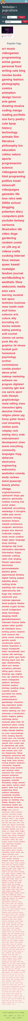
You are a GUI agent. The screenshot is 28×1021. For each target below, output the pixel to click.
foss (18, 924)
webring (3, 997)
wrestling (5, 768)
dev (20, 805)
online (4, 735)
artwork (4, 877)
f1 (14, 818)
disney (20, 956)
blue (21, 787)
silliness (21, 988)
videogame (9, 172)
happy (21, 995)
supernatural (10, 844)
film (16, 136)
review (3, 942)
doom (15, 848)
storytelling (19, 508)
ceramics (21, 912)
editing (13, 403)
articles (3, 944)
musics (9, 954)
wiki (11, 654)
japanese (15, 600)
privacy (21, 760)
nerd (10, 856)
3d (14, 345)
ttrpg (18, 454)
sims (11, 963)
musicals (6, 721)
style (11, 743)
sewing (6, 434)
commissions (10, 364)
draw (23, 827)
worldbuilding (11, 277)
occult (5, 609)
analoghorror (20, 917)
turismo (7, 903)
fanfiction (7, 302)
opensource (5, 868)
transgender (14, 648)
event (16, 854)
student (15, 805)
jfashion (19, 730)
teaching (12, 710)
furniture (8, 923)
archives (17, 931)
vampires (21, 631)
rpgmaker (4, 933)
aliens (4, 665)
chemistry (5, 818)
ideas (12, 871)
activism (18, 772)
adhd (22, 961)
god (14, 816)
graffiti (11, 908)
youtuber (15, 958)
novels (21, 724)
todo (8, 963)
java (9, 871)
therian (21, 856)
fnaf (22, 501)
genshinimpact (5, 919)
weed (3, 858)
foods (9, 760)
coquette (6, 690)
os (2, 951)
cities (24, 998)
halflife (13, 998)
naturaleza (4, 995)
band (4, 603)
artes (3, 844)
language (20, 539)
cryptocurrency (18, 967)
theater (4, 816)
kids (8, 940)
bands (7, 879)
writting (12, 882)
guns (11, 940)
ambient (13, 900)
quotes (17, 921)
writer (3, 926)
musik (11, 988)
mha (21, 972)
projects (12, 603)
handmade (19, 944)
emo (5, 291)
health (13, 306)
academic (11, 926)
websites (6, 581)
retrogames (20, 903)
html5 (14, 615)
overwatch (4, 975)
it (14, 511)
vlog (22, 800)
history (7, 128)
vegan (19, 975)
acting (11, 818)
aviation (19, 907)
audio (21, 745)
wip (10, 593)
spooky (3, 981)
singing (17, 558)
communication (18, 952)
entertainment (10, 438)
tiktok (22, 866)
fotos (16, 974)
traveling (20, 738)
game (12, 101)
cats (15, 70)
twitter (23, 975)
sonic (15, 426)
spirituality (17, 498)
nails (10, 905)
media (21, 286)
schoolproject (21, 916)
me (15, 380)
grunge (5, 800)
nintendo (6, 555)
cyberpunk (7, 495)
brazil (7, 894)
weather (12, 863)
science (7, 167)
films (18, 282)
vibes (13, 952)
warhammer (14, 989)
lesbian (5, 802)
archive (6, 361)
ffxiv (12, 772)
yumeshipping (13, 961)
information (8, 552)
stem (6, 974)
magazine (23, 908)
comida (6, 368)
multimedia (13, 846)
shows (21, 345)
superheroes (17, 933)
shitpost (19, 947)
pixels (19, 705)
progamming (7, 790)
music (11, 48)
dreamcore (6, 724)
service (18, 891)
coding (7, 110)
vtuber (12, 504)
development (10, 442)
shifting (19, 989)
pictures (19, 777)
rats (15, 903)
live (23, 935)
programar (5, 856)
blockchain (4, 945)
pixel (16, 750)
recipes (17, 743)
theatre (20, 603)
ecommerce (13, 814)
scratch (21, 820)
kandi (22, 861)
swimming (15, 864)
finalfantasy (15, 988)
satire (13, 965)
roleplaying (6, 740)
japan (12, 539)
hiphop (19, 753)
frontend (22, 989)
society (16, 926)
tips (20, 993)
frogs (3, 907)
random (7, 242)
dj (24, 833)
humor (5, 716)
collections (14, 981)
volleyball (15, 780)
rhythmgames (9, 958)
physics (6, 571)
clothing (12, 542)
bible (18, 887)
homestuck (8, 353)
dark (3, 750)
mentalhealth (14, 651)
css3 (3, 986)
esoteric (22, 931)
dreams (5, 645)
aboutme (7, 411)
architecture (16, 523)
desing (16, 975)
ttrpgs (18, 552)
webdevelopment (9, 699)
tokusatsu (9, 1002)
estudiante (20, 905)
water (16, 914)
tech (21, 172)
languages (8, 454)
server (22, 938)
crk (15, 944)
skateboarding (13, 662)
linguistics (14, 645)
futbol (4, 651)
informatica (7, 549)
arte (4, 101)
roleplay (7, 430)
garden (3, 914)
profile (19, 625)
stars (14, 748)
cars (12, 291)
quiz (24, 949)
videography (21, 835)
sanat (17, 945)
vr (20, 645)
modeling (19, 873)
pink (21, 216)
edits (13, 1000)
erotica (20, 926)
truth (12, 933)
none (16, 787)
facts (22, 974)
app (12, 674)
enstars (4, 900)
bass (14, 977)
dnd (22, 388)
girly (17, 829)
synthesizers (7, 967)
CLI (15, 1015)
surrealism (22, 863)
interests (6, 622)
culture (6, 318)
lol (3, 758)
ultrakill (13, 949)
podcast (21, 782)
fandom (7, 273)
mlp (14, 546)
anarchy (9, 931)
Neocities (5, 1012)
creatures (3, 982)
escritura (11, 942)
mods (11, 916)
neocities (15, 951)
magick (23, 986)
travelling (16, 795)
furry (11, 119)
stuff (4, 310)
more (12, 972)
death (11, 787)
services (16, 842)
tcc (3, 875)
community (8, 450)
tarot (23, 651)
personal (5, 36)
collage (14, 782)
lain (22, 659)
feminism (10, 770)
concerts (19, 923)
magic (5, 539)
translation (18, 844)
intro (4, 676)
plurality (4, 835)
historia (9, 816)
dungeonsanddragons (15, 986)
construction (5, 839)
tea (3, 820)
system (17, 643)
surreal (7, 907)
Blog (19, 1015)
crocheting (6, 916)
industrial (12, 967)
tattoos (3, 866)
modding (14, 688)
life (17, 194)
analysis (8, 889)
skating (14, 835)
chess (21, 688)
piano (14, 724)
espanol (17, 977)
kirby (22, 886)
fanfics (15, 930)
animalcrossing (17, 979)
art (4, 48)
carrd (21, 727)
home (23, 758)
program (7, 384)
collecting (19, 637)
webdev (15, 820)
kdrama (16, 871)
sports (6, 158)
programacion (11, 163)
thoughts (20, 511)
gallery (20, 716)
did (6, 910)
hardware (9, 858)
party (19, 968)
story (15, 434)
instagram (15, 959)
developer (15, 682)
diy (16, 341)
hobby (5, 730)
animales (19, 850)
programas (4, 880)
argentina (20, 997)
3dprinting (16, 858)
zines (21, 442)
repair (11, 982)
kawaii (15, 264)
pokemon (8, 211)
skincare (11, 861)
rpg (22, 415)
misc (10, 820)
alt (18, 748)
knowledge (10, 893)
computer (7, 527)
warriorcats (10, 854)
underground (8, 952)
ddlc (2, 998)
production (14, 775)
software (7, 380)
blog (22, 70)
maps (3, 873)
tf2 (14, 777)
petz (15, 910)
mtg (19, 938)
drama (14, 868)
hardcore (4, 884)
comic (18, 242)
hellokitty (15, 800)
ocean (7, 733)
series (19, 337)
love (5, 198)
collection (20, 833)
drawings (6, 674)
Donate (11, 1015)
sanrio (11, 392)
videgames (9, 995)
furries (21, 606)
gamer (14, 850)
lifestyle (13, 395)
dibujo (3, 949)
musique (18, 963)
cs (17, 956)
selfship (4, 937)
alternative (19, 549)
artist (13, 372)
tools (19, 802)
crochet (12, 333)
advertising (11, 977)
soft (12, 930)
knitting (5, 631)
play (16, 938)
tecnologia (13, 612)
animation (9, 92)
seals (22, 933)
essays (5, 648)
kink (22, 984)
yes (9, 866)
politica (13, 1002)
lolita (10, 822)
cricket (3, 889)
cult (18, 988)
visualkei (3, 979)
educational (6, 805)
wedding (14, 891)
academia (4, 887)
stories (6, 326)
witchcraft (7, 596)
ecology (4, 842)
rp (3, 733)
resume (5, 654)
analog (7, 873)
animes (5, 606)
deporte (13, 825)
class (24, 965)
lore (12, 530)
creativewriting (5, 956)
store (18, 822)
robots (5, 710)
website (16, 326)
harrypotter (22, 914)
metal (5, 403)
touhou (5, 707)
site (18, 590)
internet (19, 255)
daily (10, 949)
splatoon (6, 682)
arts (15, 314)
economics (13, 873)
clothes (6, 426)
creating (20, 919)
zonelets (19, 768)
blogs (16, 495)
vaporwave (15, 561)
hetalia (15, 916)
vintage (6, 488)
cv (2, 916)
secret (16, 1002)
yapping (23, 896)
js (8, 882)
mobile (21, 924)
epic (11, 864)
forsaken (9, 945)
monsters (14, 870)
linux (5, 260)
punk (5, 341)
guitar (13, 419)
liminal (15, 919)
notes (13, 931)
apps (4, 662)
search (13, 889)
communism (7, 765)
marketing (18, 376)
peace (5, 998)
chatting (13, 866)
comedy (20, 473)
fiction (12, 310)
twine (13, 827)
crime (24, 967)
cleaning (4, 886)
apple (13, 954)
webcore (6, 498)
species (17, 949)
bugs (4, 593)
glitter (21, 949)
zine (23, 710)
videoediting (5, 852)
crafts (16, 251)
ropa (23, 868)
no (20, 740)
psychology (9, 357)
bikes (7, 949)
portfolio (19, 114)
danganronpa (11, 753)
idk (20, 229)
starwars (8, 827)
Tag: (3, 21)
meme (4, 679)
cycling (21, 921)
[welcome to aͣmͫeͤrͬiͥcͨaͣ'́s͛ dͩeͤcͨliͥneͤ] (7, 30)
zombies (3, 993)
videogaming (16, 896)
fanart (21, 419)
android (21, 818)
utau (3, 770)
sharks (20, 814)
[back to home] (3, 2)
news (5, 306)
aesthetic (8, 282)
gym (17, 657)
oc (3, 247)
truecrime (4, 871)
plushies (12, 763)
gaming (7, 79)
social (5, 504)
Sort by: (4, 17)
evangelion (16, 972)
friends (17, 411)
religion (6, 415)
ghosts (3, 924)
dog (3, 705)
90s (11, 341)
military (9, 965)
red (2, 991)
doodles (23, 945)
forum (4, 863)
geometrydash (7, 986)
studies (17, 991)
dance (5, 372)
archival (3, 1000)
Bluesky (22, 1012)
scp (2, 967)
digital (5, 577)
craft (20, 750)
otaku (3, 903)
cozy (4, 807)
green (7, 863)
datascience (4, 1002)
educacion (7, 517)
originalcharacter (5, 961)
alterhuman (4, 917)
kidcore (22, 893)
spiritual (7, 988)
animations (7, 668)
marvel (5, 657)
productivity (8, 993)
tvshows (6, 600)
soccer (17, 514)
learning (7, 295)
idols (6, 968)
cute (5, 123)
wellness (15, 905)
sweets (16, 954)
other (12, 625)
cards (12, 928)
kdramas (12, 914)
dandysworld (16, 940)
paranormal (16, 755)
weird (5, 481)
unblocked (5, 837)
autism (5, 625)
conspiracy (17, 893)
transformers (6, 812)
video (6, 233)
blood (16, 965)
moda (5, 536)
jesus (14, 822)
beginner (12, 993)
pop (20, 827)
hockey (17, 879)
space (11, 299)
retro (12, 198)
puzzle (13, 640)
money (20, 587)
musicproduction (6, 930)
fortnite (5, 727)
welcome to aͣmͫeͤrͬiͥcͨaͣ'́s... (7, 35)
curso (18, 910)
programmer (6, 846)
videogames (10, 53)
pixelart (16, 368)
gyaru (11, 671)
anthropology (5, 898)
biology (17, 517)
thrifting (9, 884)
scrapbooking (14, 901)
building (10, 917)
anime (6, 62)
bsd (13, 877)
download (13, 1004)
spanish (5, 743)
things (4, 809)
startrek (13, 945)
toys (18, 659)
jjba (15, 923)
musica (19, 106)
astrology (18, 654)
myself (4, 738)
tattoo (14, 917)
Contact (19, 1018)
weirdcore (18, 527)
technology (10, 132)
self (15, 998)
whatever (8, 833)
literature (8, 141)
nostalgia (8, 269)
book (19, 546)
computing (5, 829)
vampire (16, 942)
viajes (3, 968)
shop (4, 542)
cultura (19, 870)
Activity (5, 14)
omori (16, 807)
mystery (14, 685)
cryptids (8, 924)
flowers (15, 520)
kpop (12, 123)
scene (5, 446)
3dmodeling (14, 792)
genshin (5, 640)
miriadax (21, 982)
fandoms (6, 520)
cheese (15, 984)
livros (17, 816)
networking (4, 912)
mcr (3, 833)
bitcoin (17, 863)
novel (6, 820)
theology (4, 908)
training (18, 961)
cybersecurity (9, 590)
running (5, 763)
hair (16, 898)
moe (22, 951)
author (20, 875)
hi (6, 866)
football (6, 349)
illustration (9, 229)
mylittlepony (5, 935)
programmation (13, 947)
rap (8, 676)
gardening (9, 238)
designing (6, 797)
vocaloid (18, 295)
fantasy (19, 220)
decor (8, 947)
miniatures (16, 997)
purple (3, 879)
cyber (21, 839)
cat (13, 337)
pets (11, 514)
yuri (10, 665)
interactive (18, 702)
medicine (15, 676)
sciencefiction (5, 905)
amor (10, 738)
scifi (4, 333)
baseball (22, 842)
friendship (4, 893)
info (14, 587)
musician (9, 997)
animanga (6, 875)
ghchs (15, 719)
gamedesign (7, 702)
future (9, 968)
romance (11, 634)
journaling (8, 322)
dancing (5, 659)
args (17, 818)
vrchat (15, 968)
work (4, 634)
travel (17, 181)
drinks (16, 1000)
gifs (16, 745)
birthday (5, 688)
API (23, 1015)
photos (15, 485)
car (9, 800)
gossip (12, 979)
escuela (10, 842)
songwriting (4, 965)
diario (10, 991)
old (17, 827)
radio (4, 558)
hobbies (6, 501)
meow (4, 748)
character (15, 935)
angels (23, 877)
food (18, 66)
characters (8, 407)
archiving (19, 1000)
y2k (8, 247)
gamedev (8, 194)
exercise (3, 977)
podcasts (9, 877)
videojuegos (10, 189)
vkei (23, 740)
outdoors (5, 792)
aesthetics (8, 473)
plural (18, 886)
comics (7, 88)
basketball (7, 508)
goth (15, 349)
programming (11, 57)
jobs (6, 997)
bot (20, 945)
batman (12, 938)
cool (4, 423)
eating (17, 889)
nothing (6, 584)
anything (6, 587)
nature (16, 154)
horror (16, 97)
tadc (20, 986)
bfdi (23, 755)
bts (12, 797)
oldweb (5, 523)
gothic (11, 657)
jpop (21, 816)
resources (6, 713)
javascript (15, 481)
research (17, 593)
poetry (20, 119)
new (12, 968)
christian (19, 894)
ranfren (19, 1002)
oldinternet (14, 956)
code (22, 434)
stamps (16, 665)
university (4, 921)
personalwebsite (10, 568)
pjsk (22, 743)
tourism (22, 889)
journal (18, 273)
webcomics (9, 469)
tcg (12, 995)
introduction (19, 713)
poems (13, 631)
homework (10, 910)
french (13, 937)
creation (4, 896)
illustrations (4, 938)
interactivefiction (8, 981)
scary (3, 894)
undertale (7, 533)
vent (21, 807)
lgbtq (19, 407)
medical (18, 866)
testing (12, 577)
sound (3, 870)
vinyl (10, 956)
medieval (8, 891)
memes (15, 260)
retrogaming (13, 837)
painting (16, 330)
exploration (8, 979)
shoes (8, 886)
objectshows (9, 745)
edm (16, 875)
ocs (4, 119)
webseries (12, 898)
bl (2, 745)
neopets (3, 988)
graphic (5, 787)
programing (17, 176)
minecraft (8, 185)
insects (12, 852)
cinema (6, 337)
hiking (5, 671)
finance (15, 622)
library (8, 900)
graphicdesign (10, 399)
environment (20, 825)
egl (21, 887)
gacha (7, 914)
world (23, 873)
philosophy (9, 145)
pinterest (5, 775)
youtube (7, 220)
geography (6, 780)
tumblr (20, 848)
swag (4, 760)
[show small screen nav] (26, 1)
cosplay (17, 533)
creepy (12, 839)
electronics (8, 461)
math (21, 306)
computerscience (7, 848)
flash (3, 850)
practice (7, 944)
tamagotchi (4, 984)
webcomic (9, 286)
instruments (22, 977)
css (4, 392)
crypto (13, 606)
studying (11, 735)
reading (7, 114)
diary (19, 211)
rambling (22, 979)
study (5, 477)
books (17, 75)
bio (13, 693)
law (3, 753)
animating (23, 963)
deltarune (7, 457)
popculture (10, 36)
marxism (9, 974)
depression (15, 912)
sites (3, 910)
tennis (17, 900)
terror (8, 896)
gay (22, 495)
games (16, 62)
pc (8, 831)
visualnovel (18, 877)
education (9, 150)
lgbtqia (17, 861)
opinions (9, 998)
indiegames (6, 755)
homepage (17, 884)
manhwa (10, 807)
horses (14, 833)
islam (7, 977)
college (12, 831)
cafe (3, 822)
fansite (22, 748)
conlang (8, 937)
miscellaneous (16, 995)
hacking (15, 501)
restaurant (15, 880)
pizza (13, 721)
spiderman (4, 940)
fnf (23, 721)
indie (5, 395)
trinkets (18, 852)
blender (12, 730)
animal (5, 951)
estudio (20, 935)
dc (17, 856)
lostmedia (10, 951)
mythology (6, 719)
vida (13, 884)
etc (17, 322)
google (3, 972)
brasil (23, 785)
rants (8, 908)
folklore (19, 930)
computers (9, 216)
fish (17, 634)
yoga (9, 835)
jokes (11, 1000)
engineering (9, 465)
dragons (12, 716)
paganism (8, 972)
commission (4, 959)
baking (6, 330)
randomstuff (4, 970)
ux (9, 938)
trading (4, 854)
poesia (10, 912)
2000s (6, 203)
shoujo (19, 951)
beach (8, 975)
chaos (3, 952)
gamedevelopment (11, 619)
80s (7, 822)
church (19, 959)
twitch (17, 770)
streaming (14, 423)
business (19, 302)
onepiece (17, 928)
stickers (13, 812)
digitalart (18, 384)
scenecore (6, 772)
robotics (16, 785)
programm (17, 982)
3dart (7, 926)
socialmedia (7, 795)
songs (12, 768)
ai (19, 247)
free (21, 676)
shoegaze (21, 942)
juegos (20, 577)
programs (21, 940)
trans (22, 403)
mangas (12, 875)
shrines (4, 928)
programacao (12, 894)
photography (11, 84)
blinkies (20, 574)
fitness (5, 561)
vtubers (4, 831)
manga (17, 110)
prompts (7, 1000)
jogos (12, 659)
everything (16, 446)
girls (8, 825)
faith (21, 991)
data (9, 748)
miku (14, 856)
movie (12, 536)
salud (3, 864)
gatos (13, 571)
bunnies (9, 750)
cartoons (8, 225)
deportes (19, 735)
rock (15, 430)
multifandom (19, 981)
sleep (4, 612)
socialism (21, 864)
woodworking (19, 998)
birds (13, 584)
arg (14, 247)
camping (4, 947)
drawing (7, 106)
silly (13, 318)
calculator (4, 963)
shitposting (17, 908)
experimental (8, 574)
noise (14, 760)
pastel (17, 831)
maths (10, 810)
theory (10, 935)
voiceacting (13, 924)
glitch (12, 923)
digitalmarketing (6, 901)
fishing (10, 880)
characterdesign (16, 733)
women (12, 903)
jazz (3, 827)
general (20, 901)
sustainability (13, 907)
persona (8, 850)
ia (19, 954)
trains (21, 829)
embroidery (12, 975)
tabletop (19, 868)
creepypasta (13, 679)
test (4, 299)
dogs (14, 233)
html (5, 176)
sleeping (6, 615)
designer (14, 991)
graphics (7, 345)
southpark (5, 861)
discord (19, 530)
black (13, 974)
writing (6, 70)
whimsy (5, 696)
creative (20, 536)
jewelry (9, 785)
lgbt (16, 388)
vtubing (3, 974)
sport (19, 392)
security (15, 740)
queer (6, 264)
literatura (12, 802)
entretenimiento (5, 989)
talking (3, 923)
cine (14, 738)
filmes (15, 790)
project (5, 530)
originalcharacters (11, 492)
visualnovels (7, 643)
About (5, 1015)
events (11, 637)
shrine (17, 758)
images (22, 831)
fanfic (22, 657)
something (11, 984)
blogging (8, 207)
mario (22, 822)
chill (15, 882)
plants (16, 415)
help (17, 839)
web (19, 198)
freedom (12, 879)
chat (10, 558)
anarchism (5, 814)
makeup (7, 376)
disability (23, 970)
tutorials (4, 931)
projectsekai (9, 1004)
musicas (8, 928)
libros (18, 628)
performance (18, 937)
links (18, 721)
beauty (6, 485)
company (12, 944)
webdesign (7, 511)
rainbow (19, 984)
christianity (9, 758)
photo (4, 637)
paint (23, 1002)
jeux (7, 984)
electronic (19, 812)
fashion (18, 79)
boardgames (7, 777)
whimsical (18, 970)
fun (20, 145)
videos (6, 251)
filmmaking (6, 782)
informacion (4, 954)
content (7, 942)
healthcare (4, 882)
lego (22, 852)
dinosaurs (18, 797)
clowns (4, 825)
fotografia (16, 765)
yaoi (15, 596)
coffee (5, 514)
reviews (14, 477)
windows (6, 685)
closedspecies (11, 921)
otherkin (19, 882)
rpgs (4, 785)
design (6, 97)
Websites (8, 7)
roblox (6, 154)
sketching (21, 871)
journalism (6, 693)
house (19, 974)
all (3, 628)
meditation (20, 958)
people (10, 868)
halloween (13, 886)
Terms (13, 1018)
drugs (11, 919)
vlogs (9, 933)
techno (7, 864)
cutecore (7, 314)
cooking (7, 255)
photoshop (4, 1004)
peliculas (17, 668)
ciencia (10, 989)
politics (7, 181)
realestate (12, 829)
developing (17, 993)
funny (5, 419)
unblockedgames (11, 970)
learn (9, 887)
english (18, 674)
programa (20, 898)
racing (3, 891)
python (13, 696)
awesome (16, 810)
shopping (7, 546)
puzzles (14, 690)
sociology (8, 870)
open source (11, 1012)
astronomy (7, 565)
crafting (16, 555)
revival (14, 963)
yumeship (21, 837)
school (15, 203)
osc (19, 710)
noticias (3, 958)
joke (13, 982)
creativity (7, 388)
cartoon (17, 671)
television (10, 628)
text (11, 896)
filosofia (20, 965)
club (23, 997)
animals (7, 136)
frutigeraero (15, 609)
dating (7, 982)
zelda (24, 972)
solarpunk (10, 959)
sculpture (13, 887)
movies (7, 75)
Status (8, 1018)
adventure (13, 727)
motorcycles (6, 991)
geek (22, 947)
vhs (21, 879)
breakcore (21, 763)
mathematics (15, 707)
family (19, 693)
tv (23, 277)
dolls (22, 622)
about (15, 581)
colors (20, 880)
